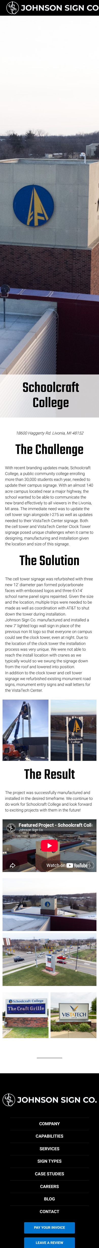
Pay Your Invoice (49, 1228)
